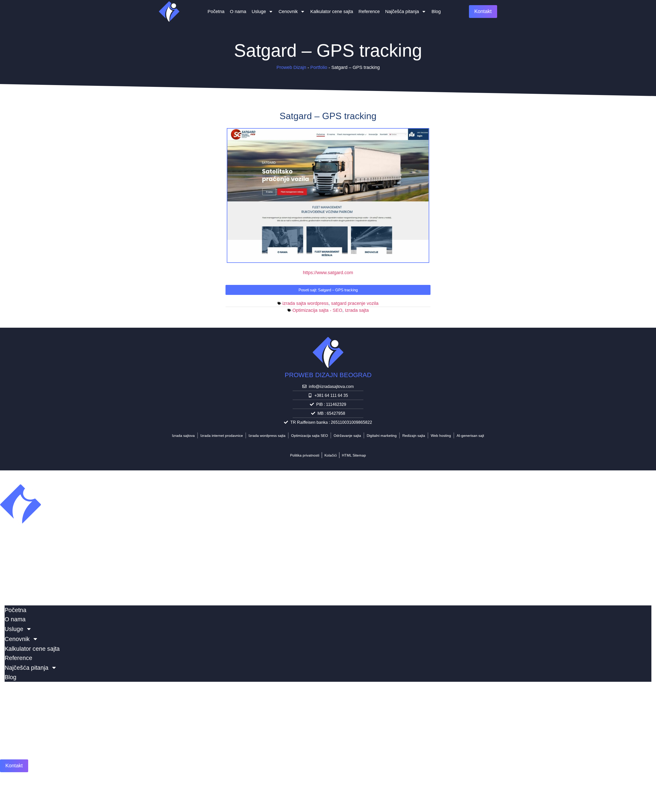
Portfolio (318, 67)
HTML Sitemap (354, 455)
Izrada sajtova (183, 436)
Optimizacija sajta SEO (309, 436)
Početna (216, 11)
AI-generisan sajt (470, 436)
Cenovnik (288, 11)
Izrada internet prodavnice (221, 436)
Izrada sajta (357, 310)
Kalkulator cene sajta (331, 11)
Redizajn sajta (413, 436)
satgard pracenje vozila (354, 303)
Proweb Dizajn (291, 67)
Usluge (259, 11)
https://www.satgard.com (328, 272)
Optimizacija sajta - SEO (317, 310)
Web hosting (441, 436)
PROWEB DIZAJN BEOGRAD (328, 374)
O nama (238, 11)
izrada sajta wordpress (305, 303)
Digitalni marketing (382, 436)
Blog (436, 11)
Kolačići (330, 455)
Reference (369, 11)
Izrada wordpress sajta (267, 436)
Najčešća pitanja (402, 11)
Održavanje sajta (347, 436)
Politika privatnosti (304, 455)
